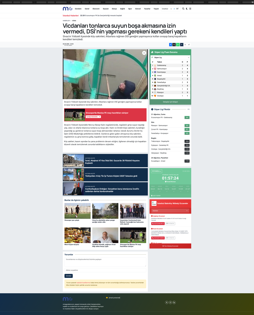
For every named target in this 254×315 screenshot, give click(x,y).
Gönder (68, 276)
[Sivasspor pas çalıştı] (77, 211)
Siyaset (106, 9)
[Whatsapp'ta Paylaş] (178, 44)
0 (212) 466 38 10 (159, 223)
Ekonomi (96, 9)
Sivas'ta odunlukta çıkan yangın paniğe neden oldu (103, 221)
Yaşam (156, 9)
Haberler (66, 20)
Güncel (138, 9)
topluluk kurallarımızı (83, 283)
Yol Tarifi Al (171, 223)
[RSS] (174, 302)
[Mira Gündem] (68, 8)
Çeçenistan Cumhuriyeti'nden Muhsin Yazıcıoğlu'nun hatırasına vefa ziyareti (132, 222)
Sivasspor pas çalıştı (71, 220)
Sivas (74, 20)
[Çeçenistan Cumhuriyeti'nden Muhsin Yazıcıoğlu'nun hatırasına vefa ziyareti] (133, 211)
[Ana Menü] (189, 9)
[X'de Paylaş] (174, 44)
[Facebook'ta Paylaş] (170, 44)
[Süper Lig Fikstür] (189, 109)
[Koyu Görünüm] (186, 9)
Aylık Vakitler (157, 195)
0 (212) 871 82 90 (159, 238)
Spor (130, 9)
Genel (87, 9)
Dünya (114, 9)
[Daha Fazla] (181, 44)
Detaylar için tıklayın (170, 102)
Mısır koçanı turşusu (71, 244)
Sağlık (122, 9)
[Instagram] (170, 302)
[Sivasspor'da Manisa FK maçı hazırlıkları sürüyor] (133, 235)
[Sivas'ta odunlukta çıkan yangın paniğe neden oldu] (105, 211)
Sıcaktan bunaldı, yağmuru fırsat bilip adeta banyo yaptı (103, 245)
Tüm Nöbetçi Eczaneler (171, 246)
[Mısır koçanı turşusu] (77, 235)
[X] (166, 302)
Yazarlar (147, 9)
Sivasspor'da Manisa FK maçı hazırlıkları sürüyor (130, 245)
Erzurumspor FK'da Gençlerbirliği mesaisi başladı (101, 15)
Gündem (78, 9)
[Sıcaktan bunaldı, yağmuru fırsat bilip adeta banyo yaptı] (105, 235)
